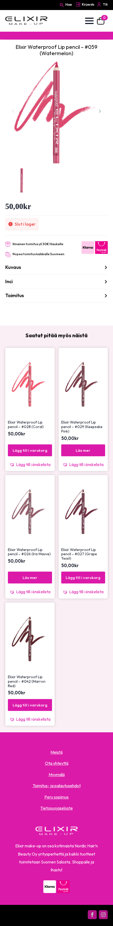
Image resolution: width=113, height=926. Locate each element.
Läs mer (83, 450)
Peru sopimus (56, 797)
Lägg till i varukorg (30, 450)
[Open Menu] (89, 21)
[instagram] (103, 914)
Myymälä (57, 774)
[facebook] (92, 914)
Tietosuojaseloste (56, 808)
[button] (100, 111)
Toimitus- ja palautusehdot (57, 785)
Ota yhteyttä (56, 763)
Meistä (56, 752)
